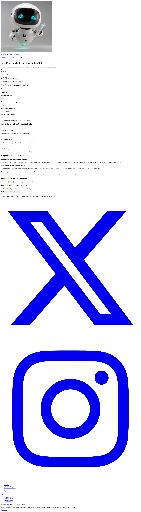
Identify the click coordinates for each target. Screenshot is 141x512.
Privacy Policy (7, 497)
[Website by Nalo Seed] (4, 510)
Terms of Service (8, 498)
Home (2, 57)
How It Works (9, 54)
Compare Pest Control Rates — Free (10, 78)
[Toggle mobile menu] (1, 56)
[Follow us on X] (70, 338)
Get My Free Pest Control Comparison (10, 191)
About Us (6, 485)
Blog (20, 54)
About (14, 54)
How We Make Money (10, 488)
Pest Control (7, 57)
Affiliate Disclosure (9, 500)
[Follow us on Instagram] (70, 478)
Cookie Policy (7, 501)
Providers (3, 54)
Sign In (6, 491)
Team (17, 54)
